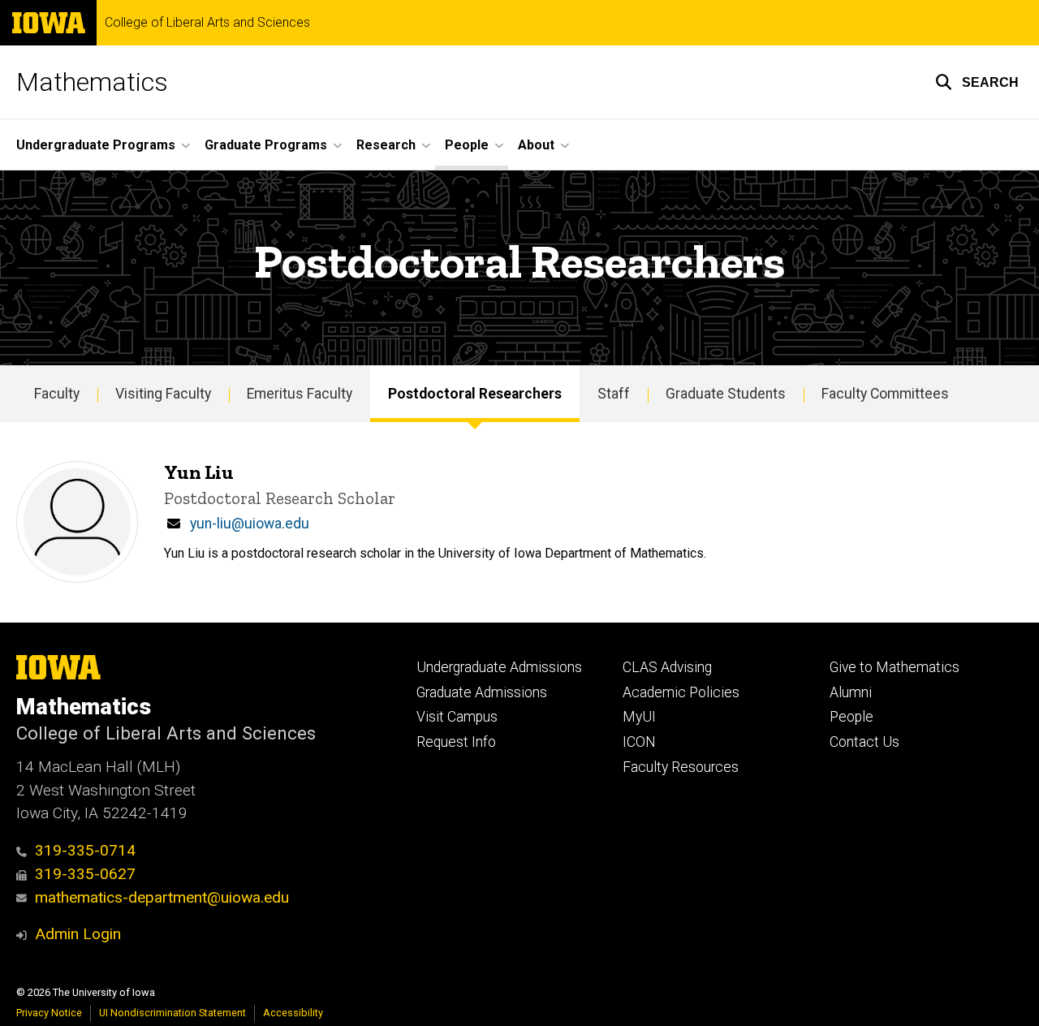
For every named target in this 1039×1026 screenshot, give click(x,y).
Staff (613, 394)
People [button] (467, 145)
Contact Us (864, 742)
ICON (639, 742)
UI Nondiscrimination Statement (172, 1013)
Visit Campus (457, 717)
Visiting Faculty (163, 394)
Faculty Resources (681, 767)
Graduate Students (726, 394)
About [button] (536, 145)
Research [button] (386, 145)
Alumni (851, 692)
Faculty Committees (885, 394)
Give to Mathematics (894, 667)
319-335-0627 (85, 873)
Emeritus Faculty (299, 394)
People (851, 717)
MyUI (639, 717)
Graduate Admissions (481, 692)
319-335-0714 (85, 850)
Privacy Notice (49, 1013)
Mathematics (92, 82)
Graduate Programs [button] (266, 145)
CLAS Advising (667, 667)
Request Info (456, 742)
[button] (977, 82)
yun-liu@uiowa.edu (249, 523)
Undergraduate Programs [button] (95, 145)
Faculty (57, 394)
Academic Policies (681, 692)
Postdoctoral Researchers (475, 394)
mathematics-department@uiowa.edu (162, 897)
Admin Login (78, 934)
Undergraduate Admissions (499, 667)
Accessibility (293, 1013)
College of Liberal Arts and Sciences (207, 22)
